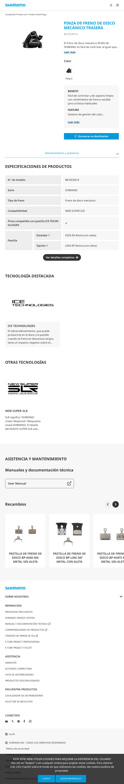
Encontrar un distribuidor (93, 136)
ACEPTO (46, 778)
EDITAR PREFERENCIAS (71, 778)
